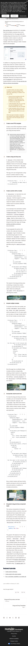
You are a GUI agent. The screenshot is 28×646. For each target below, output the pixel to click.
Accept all (5, 15)
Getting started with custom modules (13, 574)
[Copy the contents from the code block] (22, 181)
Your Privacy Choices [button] (15, 643)
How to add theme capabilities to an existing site (15, 576)
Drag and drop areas (7, 30)
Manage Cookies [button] (14, 641)
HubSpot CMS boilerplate (15, 146)
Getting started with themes (11, 571)
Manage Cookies (23, 15)
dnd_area (8, 93)
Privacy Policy (14, 633)
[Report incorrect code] (20, 181)
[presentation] (16, 182)
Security (14, 636)
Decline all (14, 15)
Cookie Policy (4, 13)
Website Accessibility (14, 638)
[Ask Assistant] (24, 181)
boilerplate (9, 79)
